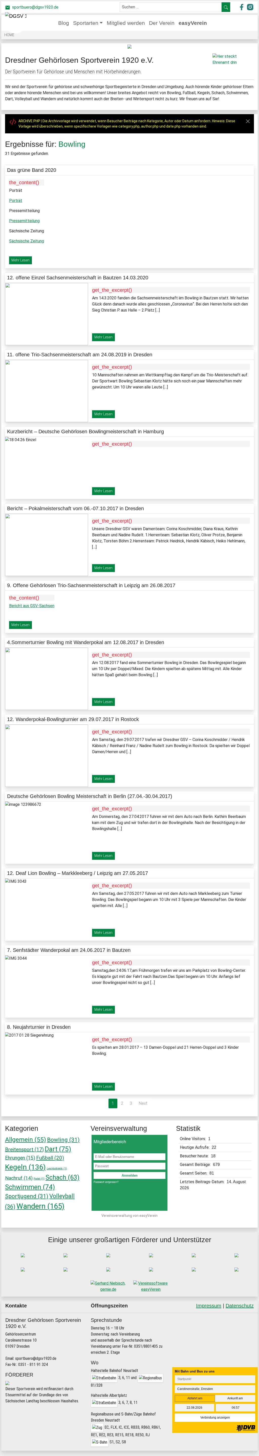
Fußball (50, 1158)
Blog (63, 23)
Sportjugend (26, 1196)
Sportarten (85, 23)
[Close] (248, 121)
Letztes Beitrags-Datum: (202, 1181)
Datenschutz (240, 1305)
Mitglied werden (126, 23)
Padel (39, 1178)
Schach (62, 1177)
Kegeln (25, 1167)
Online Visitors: (193, 1138)
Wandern (40, 1206)
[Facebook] (223, 1325)
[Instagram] (235, 1325)
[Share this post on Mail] (248, 1325)
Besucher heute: (195, 1156)
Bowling (63, 1139)
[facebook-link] (242, 6)
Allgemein (25, 1139)
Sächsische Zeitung (26, 241)
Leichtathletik (57, 1168)
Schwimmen (30, 1187)
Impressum (208, 1305)
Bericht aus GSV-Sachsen (31, 605)
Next (143, 1103)
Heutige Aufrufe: (195, 1147)
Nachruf (19, 1178)
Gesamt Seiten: (194, 1173)
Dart (58, 1149)
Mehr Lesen (20, 260)
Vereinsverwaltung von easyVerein (129, 1216)
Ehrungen (20, 1158)
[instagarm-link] (250, 6)
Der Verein (162, 23)
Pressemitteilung (24, 220)
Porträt (15, 200)
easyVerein (193, 23)
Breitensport (24, 1149)
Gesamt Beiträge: (196, 1164)
